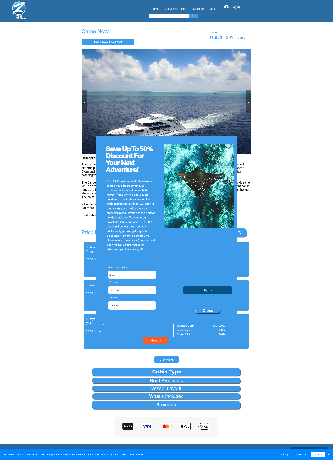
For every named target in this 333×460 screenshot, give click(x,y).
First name (113, 282)
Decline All (300, 454)
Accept (318, 454)
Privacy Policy (137, 454)
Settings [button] (284, 454)
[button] (207, 310)
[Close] (329, 454)
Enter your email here (119, 267)
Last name (113, 297)
